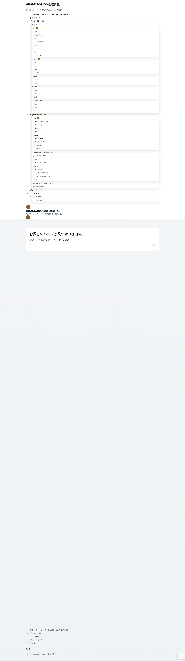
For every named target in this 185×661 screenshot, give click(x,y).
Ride (35, 69)
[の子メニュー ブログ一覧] (43, 21)
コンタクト (34, 193)
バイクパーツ (38, 35)
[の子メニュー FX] (35, 86)
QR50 (36, 45)
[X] (27, 649)
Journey (37, 111)
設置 (35, 97)
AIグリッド (37, 131)
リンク (32, 643)
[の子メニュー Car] (36, 76)
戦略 (35, 159)
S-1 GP (36, 48)
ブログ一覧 (34, 636)
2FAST (36, 31)
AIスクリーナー (38, 138)
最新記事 (34, 25)
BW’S (36, 38)
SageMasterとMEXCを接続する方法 (42, 152)
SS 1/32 (36, 52)
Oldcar (36, 83)
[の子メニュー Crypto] (38, 118)
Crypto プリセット (40, 149)
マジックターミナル (40, 162)
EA (35, 93)
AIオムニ (37, 128)
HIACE (36, 80)
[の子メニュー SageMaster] (45, 114)
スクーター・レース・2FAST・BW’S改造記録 (49, 15)
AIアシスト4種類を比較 (41, 121)
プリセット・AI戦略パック (42, 176)
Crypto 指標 (38, 145)
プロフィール (35, 18)
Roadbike (37, 73)
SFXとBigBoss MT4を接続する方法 (42, 183)
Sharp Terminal (39, 142)
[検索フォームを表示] (28, 207)
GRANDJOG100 (39, 42)
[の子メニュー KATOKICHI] (41, 100)
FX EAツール (38, 90)
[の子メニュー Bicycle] (38, 59)
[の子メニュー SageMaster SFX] (44, 155)
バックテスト (38, 169)
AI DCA (36, 135)
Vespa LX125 (38, 55)
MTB (35, 62)
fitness (36, 107)
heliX (36, 180)
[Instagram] (29, 649)
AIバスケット (38, 125)
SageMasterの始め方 (38, 186)
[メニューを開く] (28, 217)
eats (35, 104)
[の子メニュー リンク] (39, 196)
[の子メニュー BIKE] (37, 28)
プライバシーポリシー (38, 200)
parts (36, 66)
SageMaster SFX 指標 (41, 173)
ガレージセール (36, 190)
